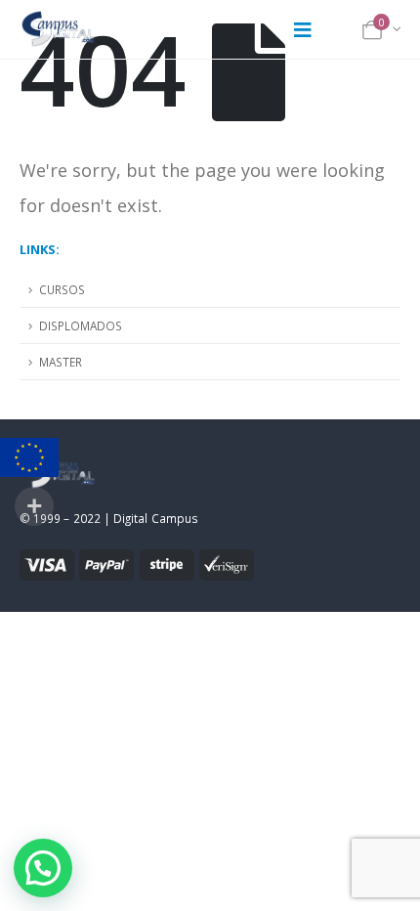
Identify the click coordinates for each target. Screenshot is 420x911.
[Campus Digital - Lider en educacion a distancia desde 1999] (59, 29)
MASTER (60, 361)
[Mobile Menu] (302, 29)
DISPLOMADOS (80, 325)
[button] (43, 868)
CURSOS (62, 289)
